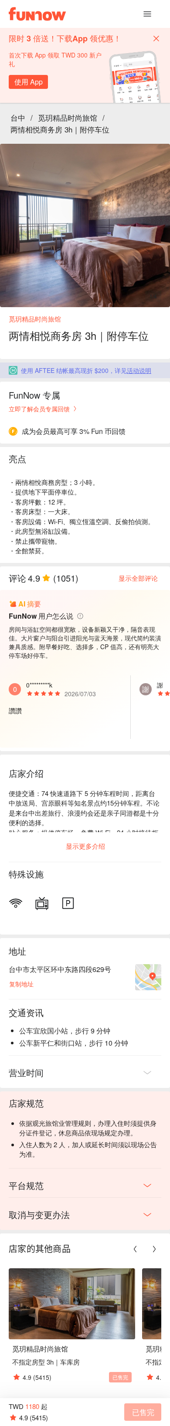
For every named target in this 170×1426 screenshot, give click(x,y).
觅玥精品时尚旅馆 (67, 117)
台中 (17, 117)
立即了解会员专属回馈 (39, 408)
